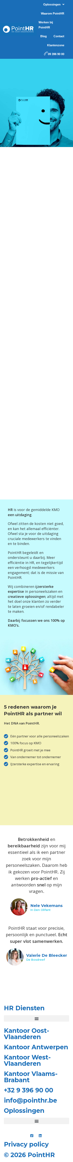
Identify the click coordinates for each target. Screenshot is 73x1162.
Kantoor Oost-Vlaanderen (26, 1034)
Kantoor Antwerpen (36, 1047)
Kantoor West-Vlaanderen (27, 1060)
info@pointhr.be (30, 1100)
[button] (36, 1018)
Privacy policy (26, 1144)
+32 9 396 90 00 (28, 1090)
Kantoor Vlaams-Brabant (31, 1077)
